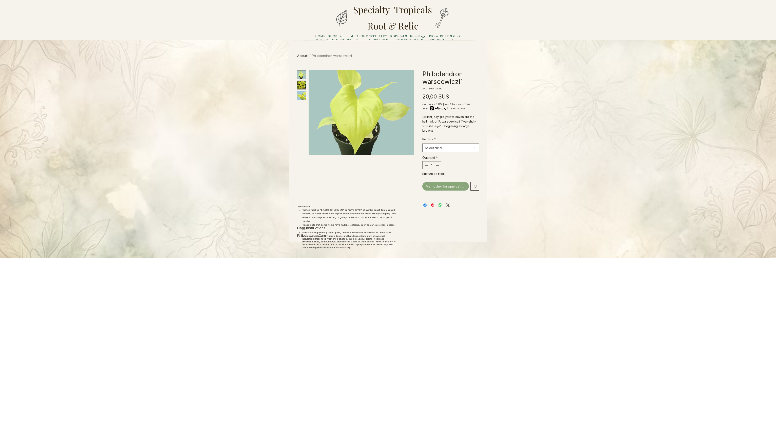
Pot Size (429, 139)
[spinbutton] (432, 165)
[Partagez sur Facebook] (425, 205)
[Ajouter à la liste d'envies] (474, 186)
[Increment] (437, 165)
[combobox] (450, 148)
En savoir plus (456, 108)
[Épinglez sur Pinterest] (432, 205)
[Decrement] (426, 165)
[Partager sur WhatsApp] (440, 205)
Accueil (302, 56)
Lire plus (427, 130)
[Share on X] (448, 205)
